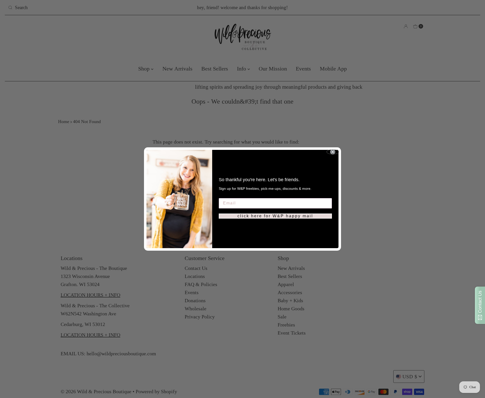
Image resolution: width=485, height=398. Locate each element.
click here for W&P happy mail (275, 216)
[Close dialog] (332, 151)
